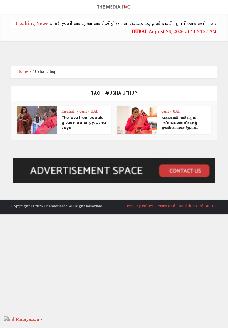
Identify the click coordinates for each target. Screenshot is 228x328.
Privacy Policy (140, 206)
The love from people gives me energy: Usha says (83, 122)
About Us (208, 206)
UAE (94, 112)
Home (22, 71)
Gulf (83, 112)
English (68, 112)
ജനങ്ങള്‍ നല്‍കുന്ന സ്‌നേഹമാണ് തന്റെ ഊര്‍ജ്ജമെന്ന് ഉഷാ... (180, 122)
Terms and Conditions (176, 206)
